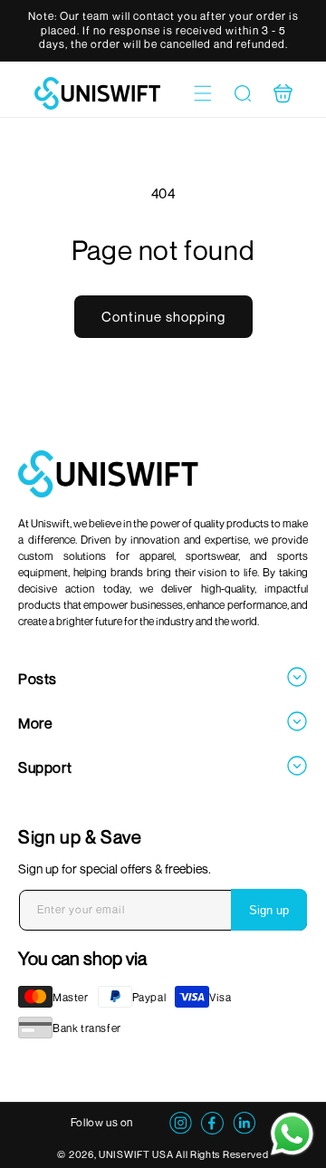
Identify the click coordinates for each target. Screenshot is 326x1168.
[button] (203, 93)
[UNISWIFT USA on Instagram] (180, 1129)
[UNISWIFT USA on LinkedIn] (244, 1129)
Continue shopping (163, 316)
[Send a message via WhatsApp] (292, 1134)
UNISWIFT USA (136, 1154)
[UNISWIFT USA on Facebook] (212, 1129)
